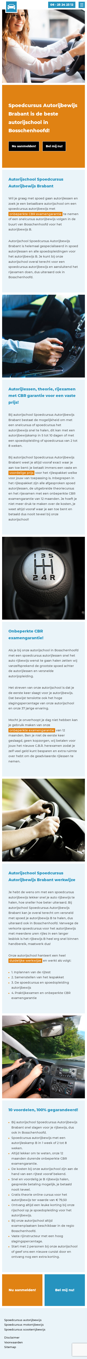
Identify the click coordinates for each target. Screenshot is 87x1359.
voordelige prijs (21, 473)
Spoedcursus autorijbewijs (23, 1320)
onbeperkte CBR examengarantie (35, 214)
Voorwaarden (13, 1342)
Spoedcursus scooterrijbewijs (24, 1329)
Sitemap (10, 1347)
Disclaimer (11, 1337)
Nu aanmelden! (22, 1290)
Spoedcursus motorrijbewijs (24, 1324)
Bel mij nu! (64, 1290)
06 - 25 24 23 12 (61, 5)
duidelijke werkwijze (25, 960)
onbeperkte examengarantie (32, 730)
